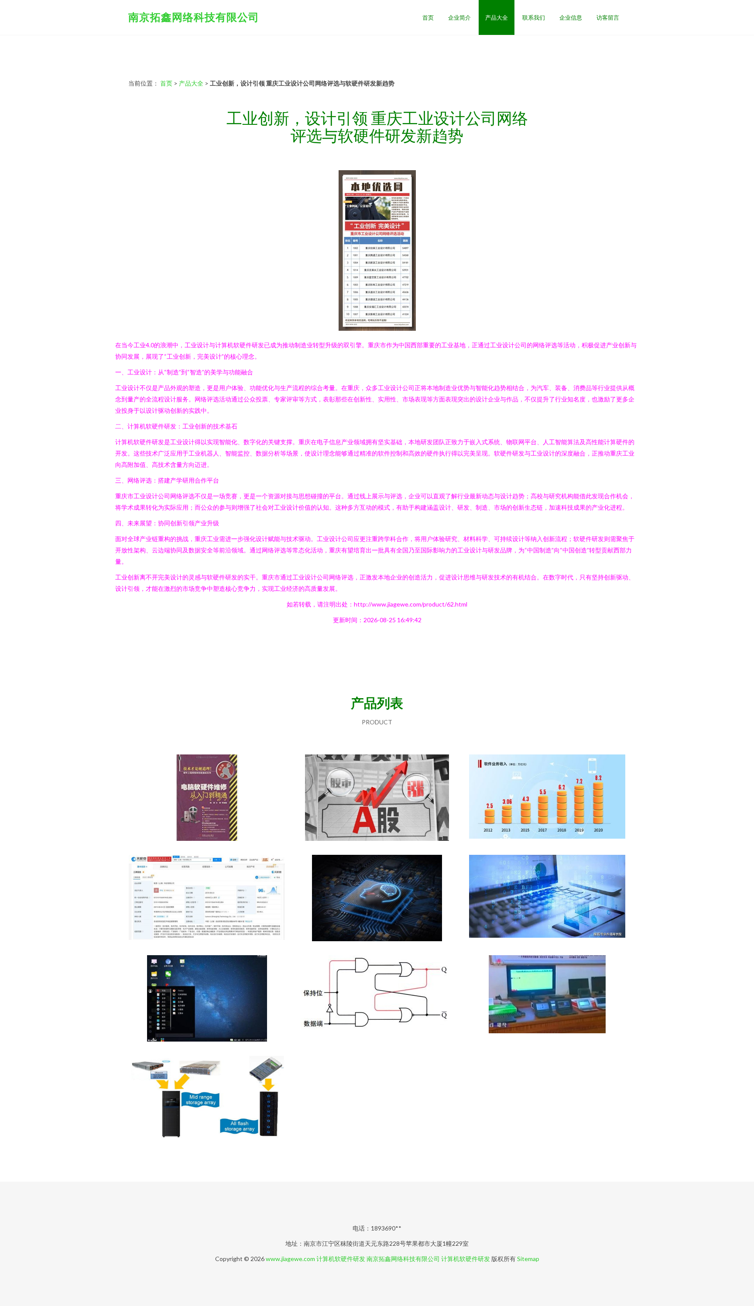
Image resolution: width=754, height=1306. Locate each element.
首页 (428, 17)
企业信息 (570, 17)
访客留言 (607, 17)
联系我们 (533, 17)
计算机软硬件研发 (340, 1258)
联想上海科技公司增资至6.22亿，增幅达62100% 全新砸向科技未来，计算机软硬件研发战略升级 (207, 899)
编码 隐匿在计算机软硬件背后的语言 (377, 999)
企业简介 (459, 17)
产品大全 (496, 17)
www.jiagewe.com (290, 1258)
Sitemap (528, 1258)
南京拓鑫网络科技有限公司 (193, 17)
